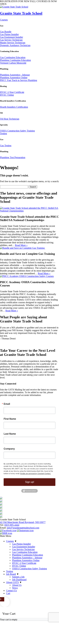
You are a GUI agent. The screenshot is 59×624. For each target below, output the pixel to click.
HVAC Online (7, 95)
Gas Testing (5, 145)
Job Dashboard (19, 579)
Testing (3, 133)
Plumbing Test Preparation (12, 157)
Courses (4, 19)
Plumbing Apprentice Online (13, 77)
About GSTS (12, 582)
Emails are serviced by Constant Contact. (35, 473)
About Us (16, 585)
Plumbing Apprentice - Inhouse (15, 74)
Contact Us (11, 590)
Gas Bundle (5, 31)
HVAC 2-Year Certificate (12, 92)
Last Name (10, 434)
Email (7, 404)
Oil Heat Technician (9, 119)
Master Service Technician (12, 42)
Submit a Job (18, 577)
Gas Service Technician (11, 40)
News (15, 587)
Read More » (21, 245)
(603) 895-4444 (11, 525)
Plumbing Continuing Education (15, 60)
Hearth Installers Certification (14, 107)
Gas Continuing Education (12, 57)
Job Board (11, 574)
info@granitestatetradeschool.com (23, 527)
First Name (10, 419)
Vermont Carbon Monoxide (13, 63)
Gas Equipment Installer (11, 37)
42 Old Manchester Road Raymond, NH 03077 (23, 522)
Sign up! (29, 482)
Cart (8, 593)
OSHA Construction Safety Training (17, 130)
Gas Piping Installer (9, 34)
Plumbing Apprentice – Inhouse (27, 557)
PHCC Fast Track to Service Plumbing (18, 80)
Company (9, 448)
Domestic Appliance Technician (15, 45)
